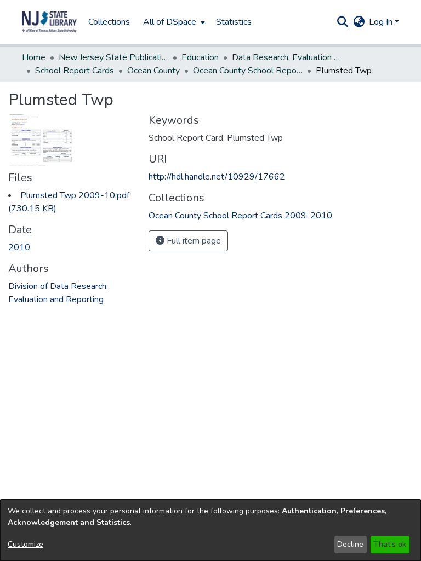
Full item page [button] (192, 241)
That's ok (389, 544)
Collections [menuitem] (109, 22)
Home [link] (33, 57)
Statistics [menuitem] (234, 22)
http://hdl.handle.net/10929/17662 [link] (217, 177)
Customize (25, 544)
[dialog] (210, 530)
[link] (240, 216)
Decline (350, 544)
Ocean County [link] (153, 71)
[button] (49, 22)
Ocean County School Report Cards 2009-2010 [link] (248, 71)
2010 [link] (19, 247)
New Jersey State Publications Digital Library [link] (113, 57)
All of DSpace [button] (169, 22)
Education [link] (200, 57)
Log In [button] (382, 22)
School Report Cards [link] (74, 71)
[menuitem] (173, 22)
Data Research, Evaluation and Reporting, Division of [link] (287, 57)
